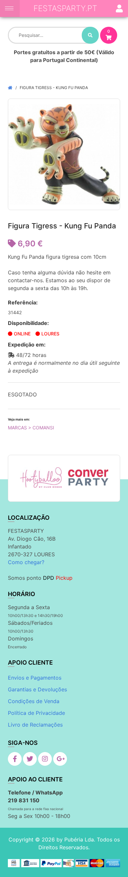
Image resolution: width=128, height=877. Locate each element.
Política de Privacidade (36, 713)
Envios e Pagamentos (34, 677)
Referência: (23, 302)
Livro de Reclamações (35, 724)
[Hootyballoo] (41, 477)
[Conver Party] (88, 477)
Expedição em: (27, 344)
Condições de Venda (33, 701)
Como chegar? (26, 562)
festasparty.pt (65, 8)
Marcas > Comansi (31, 427)
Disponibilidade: (28, 323)
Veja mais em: (19, 419)
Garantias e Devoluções (37, 689)
